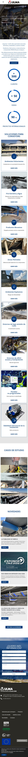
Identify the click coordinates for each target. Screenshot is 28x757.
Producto (20, 711)
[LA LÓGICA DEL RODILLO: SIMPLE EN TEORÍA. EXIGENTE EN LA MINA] (14, 596)
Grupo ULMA (13, 691)
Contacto (12, 717)
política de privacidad (18, 671)
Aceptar (4, 754)
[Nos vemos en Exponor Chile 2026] (14, 561)
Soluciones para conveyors (8, 711)
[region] (14, 21)
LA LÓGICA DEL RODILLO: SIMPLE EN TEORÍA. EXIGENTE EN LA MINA (12, 609)
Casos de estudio (6, 714)
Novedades (5, 717)
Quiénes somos (17, 714)
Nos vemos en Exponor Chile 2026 (13, 574)
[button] (12, 38)
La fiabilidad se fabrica (9, 539)
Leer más (4, 547)
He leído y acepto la (13, 671)
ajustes (11, 752)
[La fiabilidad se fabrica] (14, 527)
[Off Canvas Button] (3, 2)
